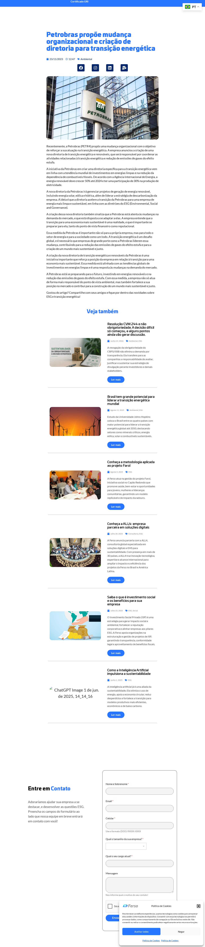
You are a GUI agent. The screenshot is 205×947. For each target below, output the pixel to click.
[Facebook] (81, 67)
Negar (181, 931)
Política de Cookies (151, 941)
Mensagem (112, 873)
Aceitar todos (141, 931)
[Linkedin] (109, 67)
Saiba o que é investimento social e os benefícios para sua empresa (131, 601)
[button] (198, 906)
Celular (110, 818)
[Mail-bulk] (124, 67)
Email (109, 801)
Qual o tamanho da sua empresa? (124, 838)
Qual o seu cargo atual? (119, 856)
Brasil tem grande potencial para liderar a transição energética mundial (131, 400)
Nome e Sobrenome (117, 783)
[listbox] (126, 846)
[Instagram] (95, 67)
